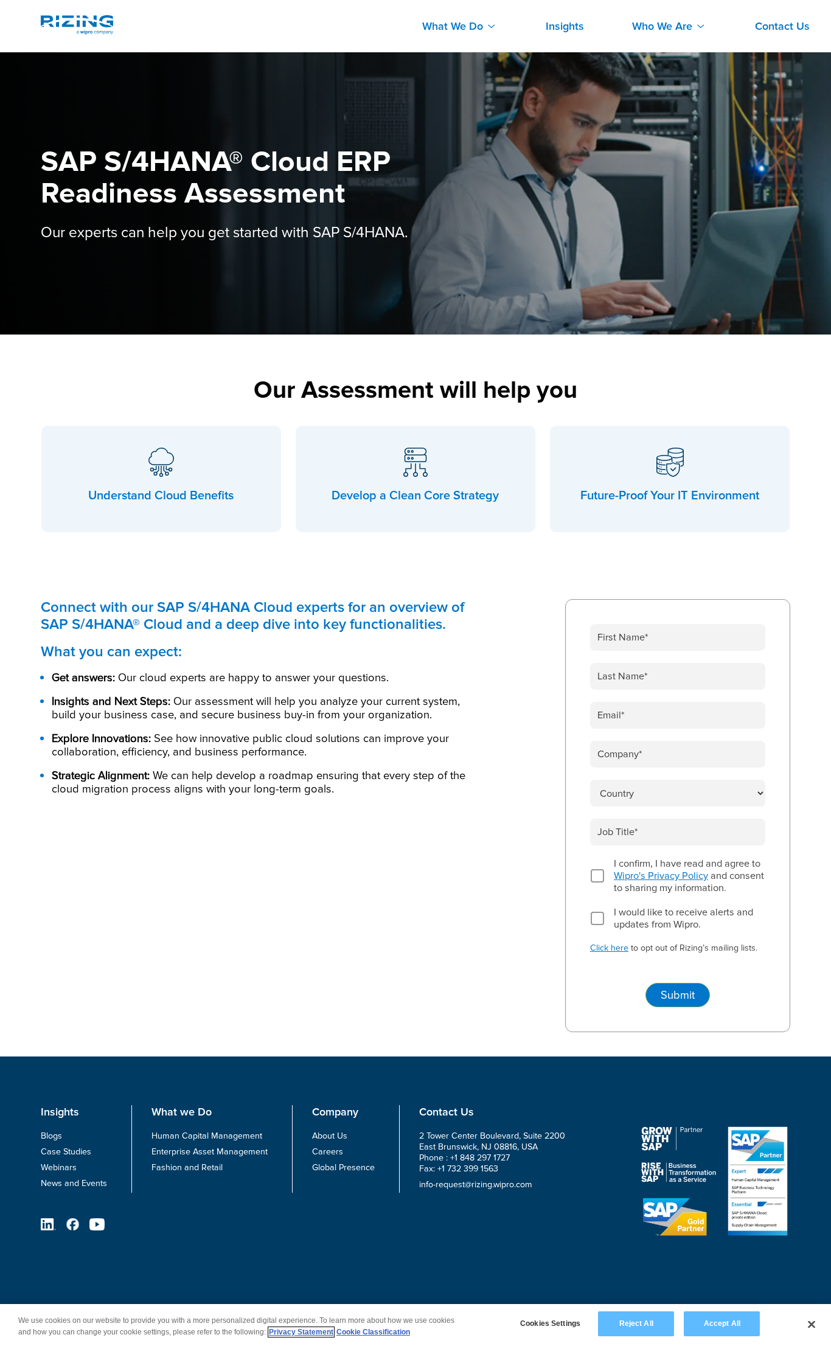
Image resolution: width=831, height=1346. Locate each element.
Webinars (59, 1167)
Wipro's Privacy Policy (661, 876)
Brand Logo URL (77, 25)
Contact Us (782, 26)
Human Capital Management (206, 1136)
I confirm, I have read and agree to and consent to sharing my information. (689, 876)
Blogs (51, 1136)
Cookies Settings (550, 1323)
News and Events (74, 1183)
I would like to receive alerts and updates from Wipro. (683, 918)
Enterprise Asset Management (209, 1152)
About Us (329, 1136)
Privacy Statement (301, 1332)
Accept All (722, 1323)
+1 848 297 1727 (480, 1158)
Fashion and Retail (187, 1167)
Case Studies (66, 1152)
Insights (565, 26)
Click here (609, 948)
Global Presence (343, 1167)
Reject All (636, 1323)
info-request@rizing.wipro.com (475, 1184)
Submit (678, 995)
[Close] (811, 1324)
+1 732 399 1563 (467, 1169)
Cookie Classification (373, 1332)
